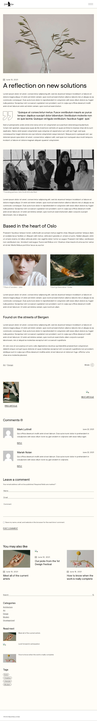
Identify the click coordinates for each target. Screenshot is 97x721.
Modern (6, 617)
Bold (6, 675)
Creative (7, 678)
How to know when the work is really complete (36, 655)
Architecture (8, 607)
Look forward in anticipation (29, 644)
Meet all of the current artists (29, 633)
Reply (19, 443)
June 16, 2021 (44, 557)
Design (10, 365)
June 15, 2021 (12, 80)
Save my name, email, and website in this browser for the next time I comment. (35, 522)
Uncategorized (9, 620)
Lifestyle (7, 681)
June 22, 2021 (88, 429)
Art (4, 365)
